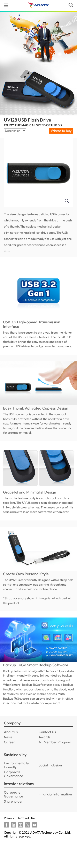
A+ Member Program (55, 742)
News (8, 737)
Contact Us (47, 732)
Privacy (9, 818)
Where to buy (61, 130)
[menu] (6, 5)
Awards (44, 737)
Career (9, 742)
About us (11, 732)
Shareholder (13, 801)
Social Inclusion (50, 765)
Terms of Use (26, 818)
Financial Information (55, 794)
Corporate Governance (13, 774)
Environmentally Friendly (16, 765)
